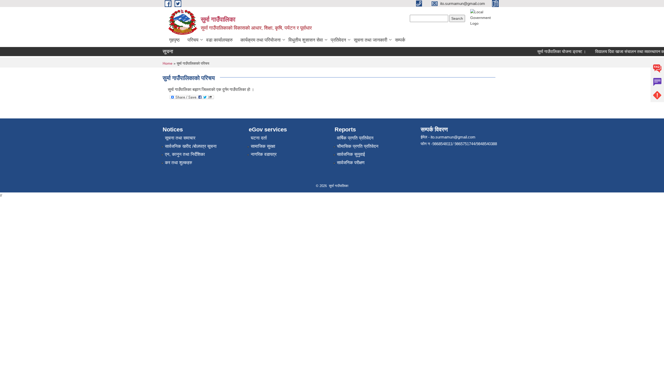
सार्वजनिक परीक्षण (350, 162)
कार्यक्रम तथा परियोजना (260, 40)
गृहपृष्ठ (174, 40)
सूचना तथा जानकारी (370, 40)
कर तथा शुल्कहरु (178, 162)
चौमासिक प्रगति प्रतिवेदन (357, 146)
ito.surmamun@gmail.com (453, 137)
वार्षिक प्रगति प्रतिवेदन (355, 138)
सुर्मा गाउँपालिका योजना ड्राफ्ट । (557, 51)
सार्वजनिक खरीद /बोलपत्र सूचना (191, 146)
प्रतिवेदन (338, 40)
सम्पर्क (400, 40)
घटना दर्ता (259, 138)
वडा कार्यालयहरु (219, 40)
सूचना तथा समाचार (180, 138)
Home (167, 63)
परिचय (193, 40)
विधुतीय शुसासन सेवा (305, 40)
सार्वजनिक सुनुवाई (351, 154)
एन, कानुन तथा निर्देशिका (185, 154)
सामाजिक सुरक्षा (263, 146)
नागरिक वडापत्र (263, 154)
